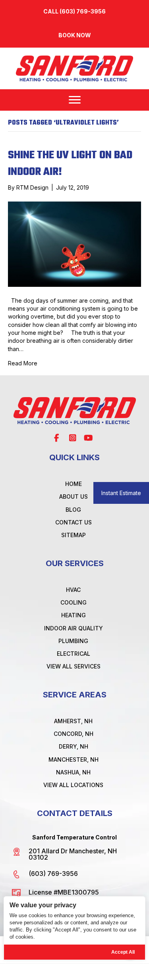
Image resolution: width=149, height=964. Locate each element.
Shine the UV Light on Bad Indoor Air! (70, 164)
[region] (74, 928)
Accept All (123, 952)
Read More (22, 363)
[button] (74, 35)
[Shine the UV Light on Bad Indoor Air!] (74, 243)
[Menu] (75, 100)
